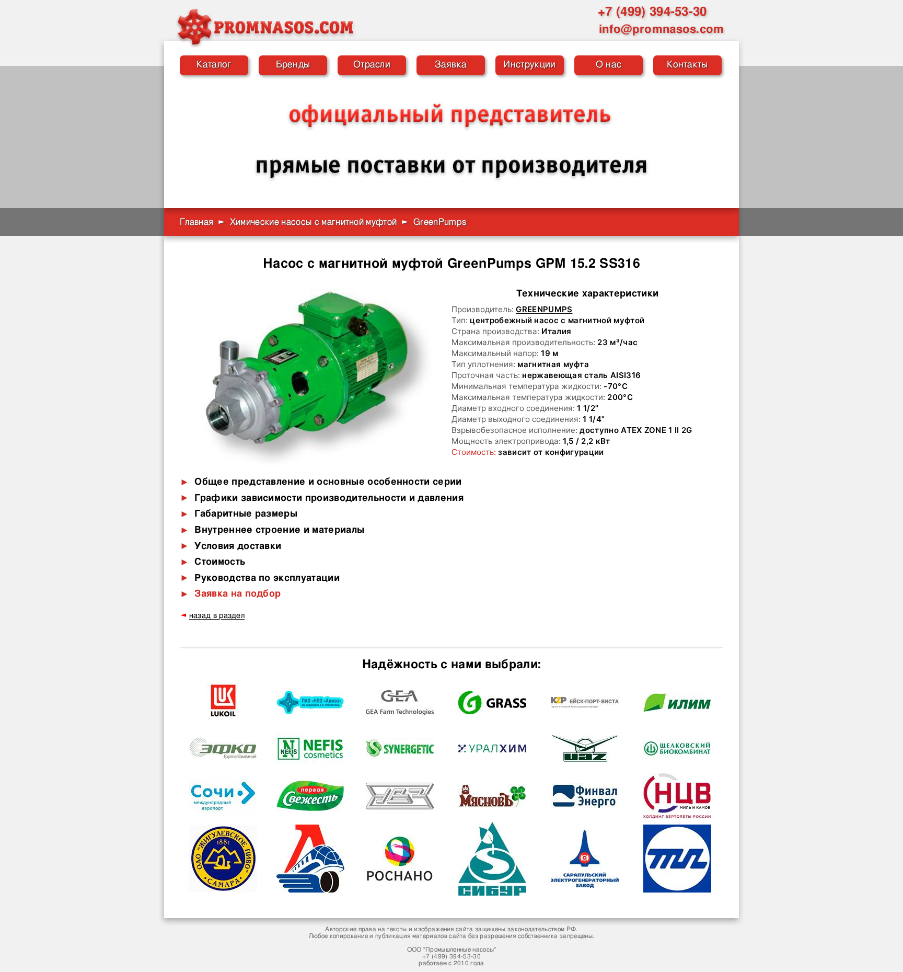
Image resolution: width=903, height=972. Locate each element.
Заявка (451, 65)
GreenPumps (544, 309)
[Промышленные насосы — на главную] (265, 27)
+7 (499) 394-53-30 (652, 12)
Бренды (293, 65)
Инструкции (529, 65)
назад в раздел (217, 616)
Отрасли (371, 65)
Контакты (687, 65)
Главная (196, 222)
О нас (609, 65)
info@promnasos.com (661, 29)
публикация (392, 936)
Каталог (213, 65)
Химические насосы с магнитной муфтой (313, 222)
